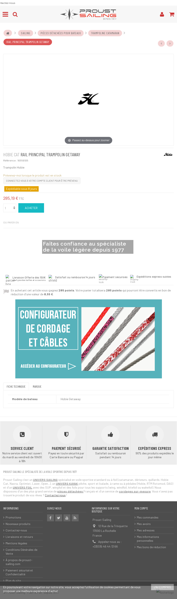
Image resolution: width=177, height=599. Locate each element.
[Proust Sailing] (88, 14)
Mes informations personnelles (148, 538)
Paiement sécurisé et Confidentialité (19, 572)
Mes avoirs (144, 524)
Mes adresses (146, 530)
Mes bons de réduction (151, 547)
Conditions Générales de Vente (21, 551)
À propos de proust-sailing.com (19, 562)
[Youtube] (66, 517)
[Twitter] (58, 517)
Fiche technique (16, 386)
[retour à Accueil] (7, 33)
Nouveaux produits (18, 524)
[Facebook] (50, 517)
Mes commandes (147, 517)
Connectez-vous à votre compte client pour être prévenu (42, 180)
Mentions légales (16, 543)
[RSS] (75, 517)
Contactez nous (55, 495)
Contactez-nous (16, 530)
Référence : (10, 160)
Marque (37, 386)
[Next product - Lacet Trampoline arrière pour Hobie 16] (170, 43)
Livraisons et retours (19, 537)
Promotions (13, 517)
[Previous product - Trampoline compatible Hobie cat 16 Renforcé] (161, 43)
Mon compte (141, 508)
